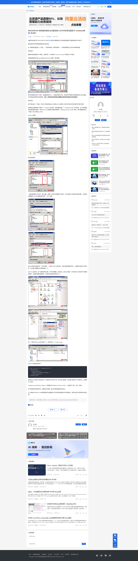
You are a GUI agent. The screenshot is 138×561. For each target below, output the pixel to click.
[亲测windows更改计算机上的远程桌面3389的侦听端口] (94, 183)
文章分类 (60, 6)
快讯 (74, 6)
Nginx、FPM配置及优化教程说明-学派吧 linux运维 (44, 492)
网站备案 (54, 6)
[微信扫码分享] (36, 415)
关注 (79, 424)
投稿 (109, 6)
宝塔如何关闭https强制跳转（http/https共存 (61, 504)
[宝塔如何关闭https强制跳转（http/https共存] (37, 508)
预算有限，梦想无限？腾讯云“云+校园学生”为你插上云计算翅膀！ (105, 67)
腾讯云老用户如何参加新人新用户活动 (95, 57)
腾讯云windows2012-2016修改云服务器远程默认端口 (104, 189)
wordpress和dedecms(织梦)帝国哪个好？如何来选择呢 (106, 227)
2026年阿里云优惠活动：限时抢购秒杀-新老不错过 (95, 77)
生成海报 (31, 415)
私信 (85, 424)
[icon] (97, 555)
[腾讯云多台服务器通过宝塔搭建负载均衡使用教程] (94, 169)
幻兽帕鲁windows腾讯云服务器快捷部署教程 (103, 207)
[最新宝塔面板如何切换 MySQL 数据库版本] (94, 162)
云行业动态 (68, 6)
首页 (40, 6)
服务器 (50, 40)
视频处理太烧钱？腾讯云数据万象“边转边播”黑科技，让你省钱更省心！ (95, 67)
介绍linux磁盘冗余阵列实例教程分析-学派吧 (42, 479)
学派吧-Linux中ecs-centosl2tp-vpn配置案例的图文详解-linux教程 (49, 518)
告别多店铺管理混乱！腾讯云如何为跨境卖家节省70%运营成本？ (105, 57)
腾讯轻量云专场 (87, 6)
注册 (105, 6)
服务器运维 (48, 36)
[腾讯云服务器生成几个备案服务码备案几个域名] (94, 155)
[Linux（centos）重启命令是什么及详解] (37, 470)
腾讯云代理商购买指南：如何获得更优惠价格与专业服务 (105, 77)
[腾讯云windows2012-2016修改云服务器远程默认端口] (94, 189)
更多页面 (79, 6)
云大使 (29, 36)
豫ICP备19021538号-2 (50, 556)
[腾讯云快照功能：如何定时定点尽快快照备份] (94, 176)
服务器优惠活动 (46, 6)
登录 (102, 6)
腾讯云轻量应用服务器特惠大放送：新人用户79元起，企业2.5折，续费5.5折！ (105, 47)
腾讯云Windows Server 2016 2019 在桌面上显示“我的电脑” (106, 217)
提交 (84, 543)
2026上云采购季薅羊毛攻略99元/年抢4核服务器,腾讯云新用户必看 (95, 47)
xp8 (63, 556)
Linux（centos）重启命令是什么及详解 (60, 465)
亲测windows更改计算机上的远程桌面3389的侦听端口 (104, 183)
